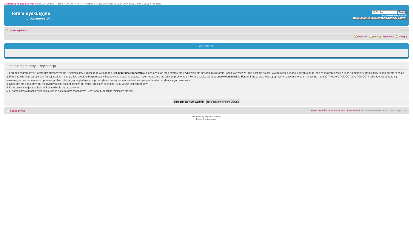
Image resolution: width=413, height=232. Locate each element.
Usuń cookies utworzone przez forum (339, 110)
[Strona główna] (30, 11)
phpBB (208, 116)
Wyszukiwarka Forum (394, 15)
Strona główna (18, 30)
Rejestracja (388, 36)
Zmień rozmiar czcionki (403, 30)
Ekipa (314, 110)
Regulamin (362, 36)
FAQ (375, 36)
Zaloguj (403, 36)
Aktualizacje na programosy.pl (19, 4)
